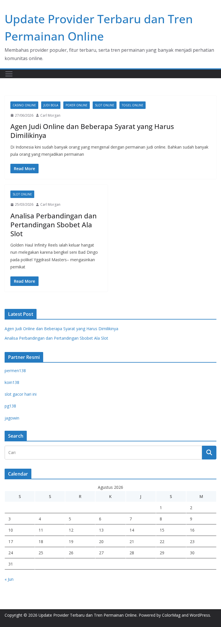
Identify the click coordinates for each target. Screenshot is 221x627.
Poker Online (76, 105)
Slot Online (104, 105)
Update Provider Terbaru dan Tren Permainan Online (88, 615)
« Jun (9, 579)
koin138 (12, 382)
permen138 (15, 370)
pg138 (10, 406)
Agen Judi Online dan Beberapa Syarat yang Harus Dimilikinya (92, 131)
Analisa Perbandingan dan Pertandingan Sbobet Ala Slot (53, 224)
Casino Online (24, 105)
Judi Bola (50, 105)
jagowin (12, 418)
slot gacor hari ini (21, 394)
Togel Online (132, 105)
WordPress (200, 615)
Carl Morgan (50, 115)
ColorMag (171, 615)
